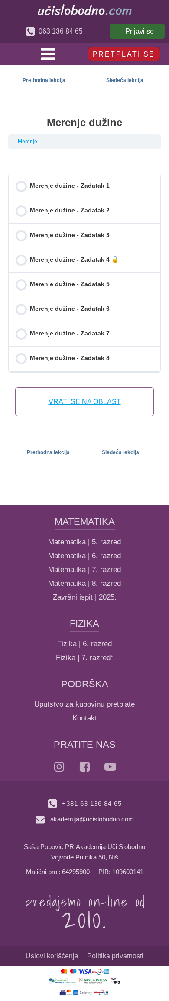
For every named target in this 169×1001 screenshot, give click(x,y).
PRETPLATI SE (124, 54)
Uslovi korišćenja (52, 956)
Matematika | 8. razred (84, 583)
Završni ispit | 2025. (85, 597)
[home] (84, 9)
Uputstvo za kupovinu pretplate (84, 704)
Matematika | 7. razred (84, 569)
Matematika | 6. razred (84, 555)
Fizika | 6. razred (84, 643)
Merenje (27, 142)
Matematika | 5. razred (84, 542)
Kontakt (84, 718)
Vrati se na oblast (85, 401)
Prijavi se (139, 31)
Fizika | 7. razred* (85, 657)
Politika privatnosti (115, 956)
